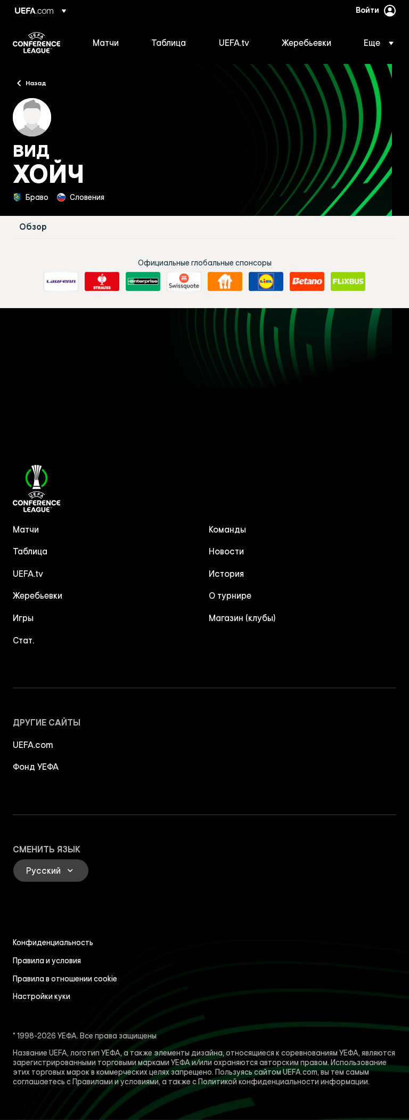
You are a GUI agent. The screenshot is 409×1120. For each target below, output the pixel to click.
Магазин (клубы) (242, 618)
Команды (227, 529)
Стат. (23, 640)
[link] (106, 43)
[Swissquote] (184, 281)
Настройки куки (41, 996)
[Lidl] (266, 281)
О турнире (230, 595)
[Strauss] (102, 281)
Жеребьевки (37, 595)
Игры (23, 618)
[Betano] (307, 281)
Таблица (30, 551)
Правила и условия (47, 960)
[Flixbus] (348, 281)
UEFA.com (33, 745)
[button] (375, 43)
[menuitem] (109, 43)
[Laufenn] (61, 281)
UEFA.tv (28, 573)
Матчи (26, 529)
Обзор (33, 226)
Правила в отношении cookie (65, 978)
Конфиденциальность (53, 942)
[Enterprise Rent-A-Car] (143, 281)
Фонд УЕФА (36, 766)
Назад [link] (36, 82)
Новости (226, 551)
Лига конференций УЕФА (36, 42)
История (226, 573)
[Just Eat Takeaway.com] (225, 281)
